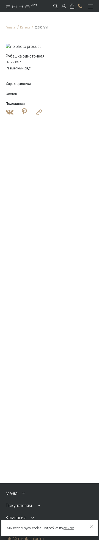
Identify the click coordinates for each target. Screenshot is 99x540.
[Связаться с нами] (80, 6)
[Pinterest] (24, 112)
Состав (11, 94)
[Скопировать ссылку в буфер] (39, 112)
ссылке (69, 528)
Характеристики (18, 84)
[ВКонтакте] (9, 112)
